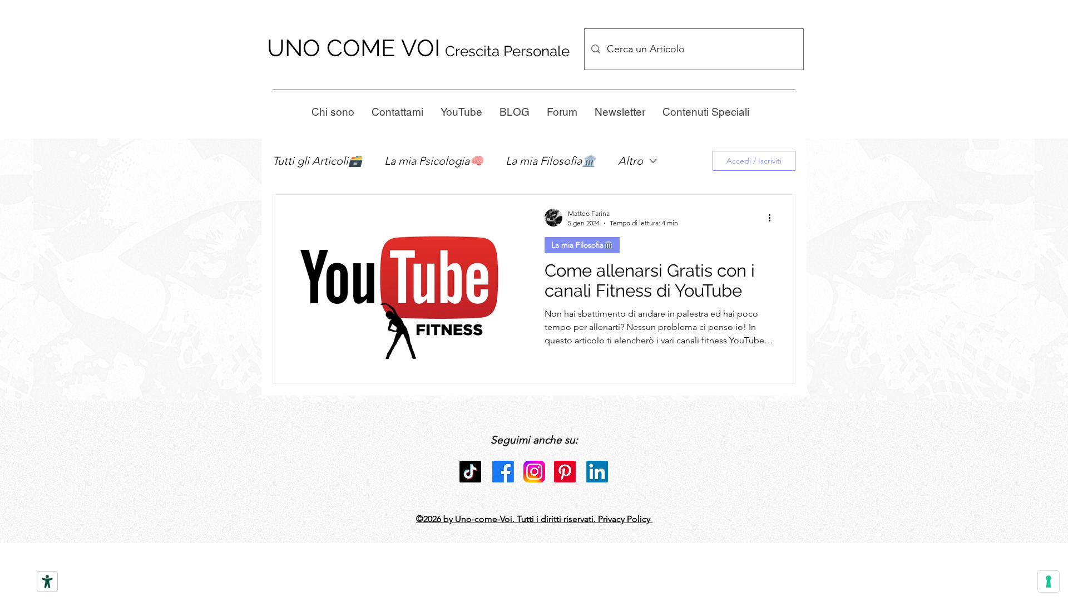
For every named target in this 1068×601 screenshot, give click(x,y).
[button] (620, 111)
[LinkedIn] (597, 471)
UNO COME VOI (353, 48)
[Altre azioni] (773, 217)
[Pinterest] (565, 471)
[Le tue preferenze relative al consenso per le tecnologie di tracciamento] (1048, 581)
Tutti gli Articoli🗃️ (317, 161)
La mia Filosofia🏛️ (551, 161)
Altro (630, 161)
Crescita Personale (507, 51)
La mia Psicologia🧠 (433, 161)
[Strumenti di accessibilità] (47, 581)
